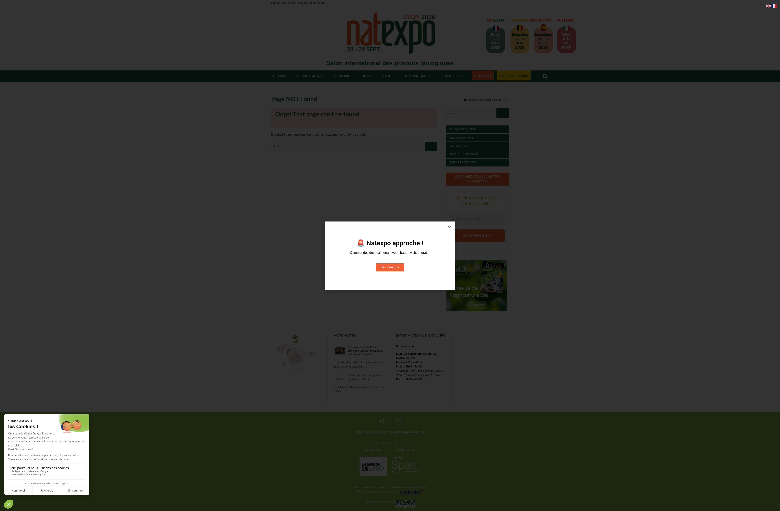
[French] (774, 6)
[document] (390, 255)
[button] (449, 227)
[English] (769, 6)
